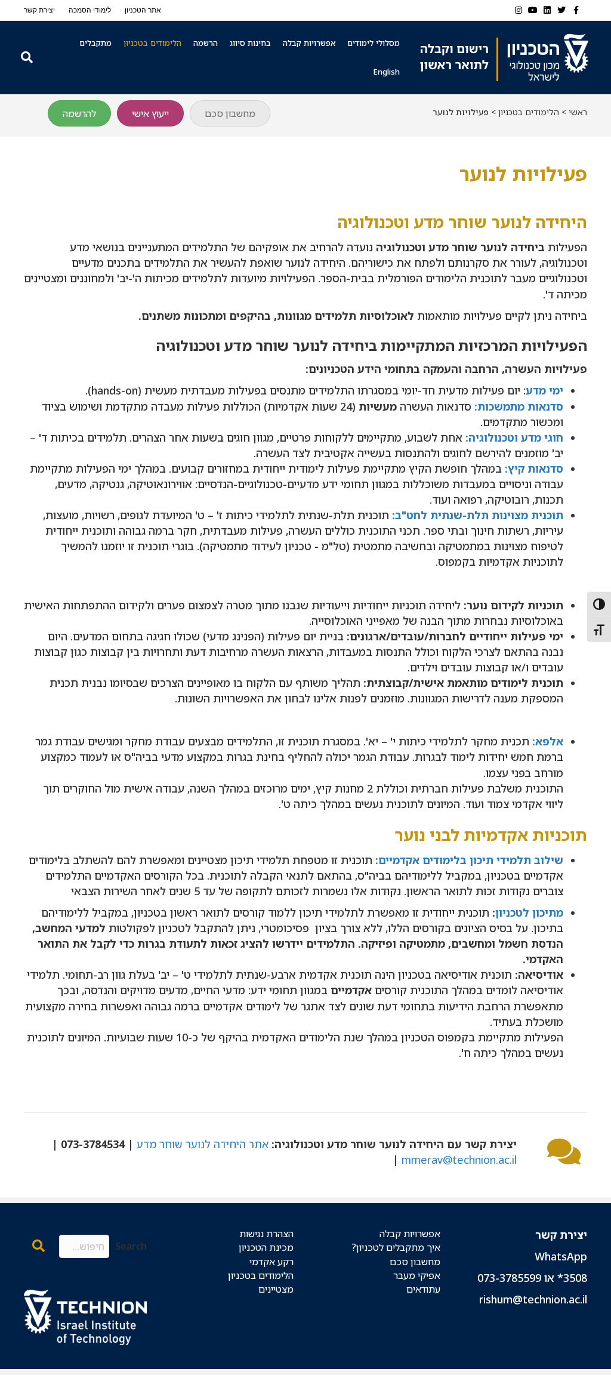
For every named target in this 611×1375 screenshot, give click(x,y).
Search (131, 1246)
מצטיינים (276, 1289)
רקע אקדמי (271, 1261)
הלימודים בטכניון (152, 43)
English (387, 71)
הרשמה (205, 43)
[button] (38, 1246)
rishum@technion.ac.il (533, 1299)
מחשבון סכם (415, 1261)
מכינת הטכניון (266, 1247)
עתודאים (423, 1289)
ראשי (578, 112)
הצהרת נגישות (266, 1233)
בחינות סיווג (250, 43)
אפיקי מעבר (416, 1275)
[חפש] (25, 57)
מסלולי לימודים (373, 43)
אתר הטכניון (143, 10)
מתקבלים (95, 43)
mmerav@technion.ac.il (459, 1159)
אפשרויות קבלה (309, 43)
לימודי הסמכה (90, 10)
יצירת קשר (39, 10)
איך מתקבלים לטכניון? (395, 1247)
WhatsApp (561, 1256)
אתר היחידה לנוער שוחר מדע (203, 1144)
